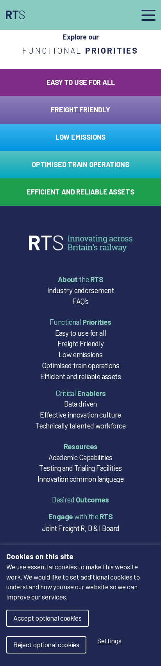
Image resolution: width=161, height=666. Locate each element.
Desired (80, 499)
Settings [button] (109, 640)
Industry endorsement (80, 290)
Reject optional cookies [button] (46, 644)
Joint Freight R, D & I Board (81, 528)
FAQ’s (80, 301)
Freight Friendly (80, 343)
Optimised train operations (80, 365)
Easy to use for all (80, 332)
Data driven (80, 403)
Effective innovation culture (80, 414)
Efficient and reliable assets (80, 376)
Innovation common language (80, 478)
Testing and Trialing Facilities (80, 467)
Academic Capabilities (80, 457)
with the (80, 516)
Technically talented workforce (80, 425)
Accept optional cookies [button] (47, 618)
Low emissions (80, 354)
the (80, 279)
